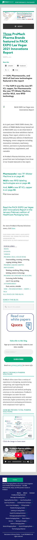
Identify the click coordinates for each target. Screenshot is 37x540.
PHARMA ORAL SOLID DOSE (15, 257)
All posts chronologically (20, 240)
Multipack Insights (21, 521)
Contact (32, 493)
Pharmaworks (7, 238)
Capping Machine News (10, 500)
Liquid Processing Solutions (17, 513)
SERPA (26, 289)
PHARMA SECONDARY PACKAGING (18, 275)
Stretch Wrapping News (25, 526)
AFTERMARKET (10, 283)
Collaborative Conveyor (24, 502)
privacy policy (16, 365)
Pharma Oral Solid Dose (21, 236)
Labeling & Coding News (17, 510)
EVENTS (7, 251)
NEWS (6, 249)
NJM (12, 236)
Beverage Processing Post (17, 497)
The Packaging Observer (18, 529)
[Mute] (28, 462)
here (13, 228)
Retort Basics (26, 518)
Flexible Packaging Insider (17, 508)
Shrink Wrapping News (9, 526)
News (13, 234)
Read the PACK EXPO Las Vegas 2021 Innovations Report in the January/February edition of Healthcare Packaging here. (18, 211)
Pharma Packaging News (18, 16)
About (25, 493)
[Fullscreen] (31, 462)
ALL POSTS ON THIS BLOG (13, 294)
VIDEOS (7, 254)
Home (19, 493)
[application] (18, 455)
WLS (14, 238)
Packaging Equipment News (17, 516)
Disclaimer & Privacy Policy (12, 534)
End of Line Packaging (12, 505)
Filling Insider (25, 505)
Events (17, 234)
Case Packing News (25, 500)
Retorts (11, 521)
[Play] (6, 462)
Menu (20, 26)
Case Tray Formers (9, 502)
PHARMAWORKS (15, 289)
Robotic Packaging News (18, 523)
